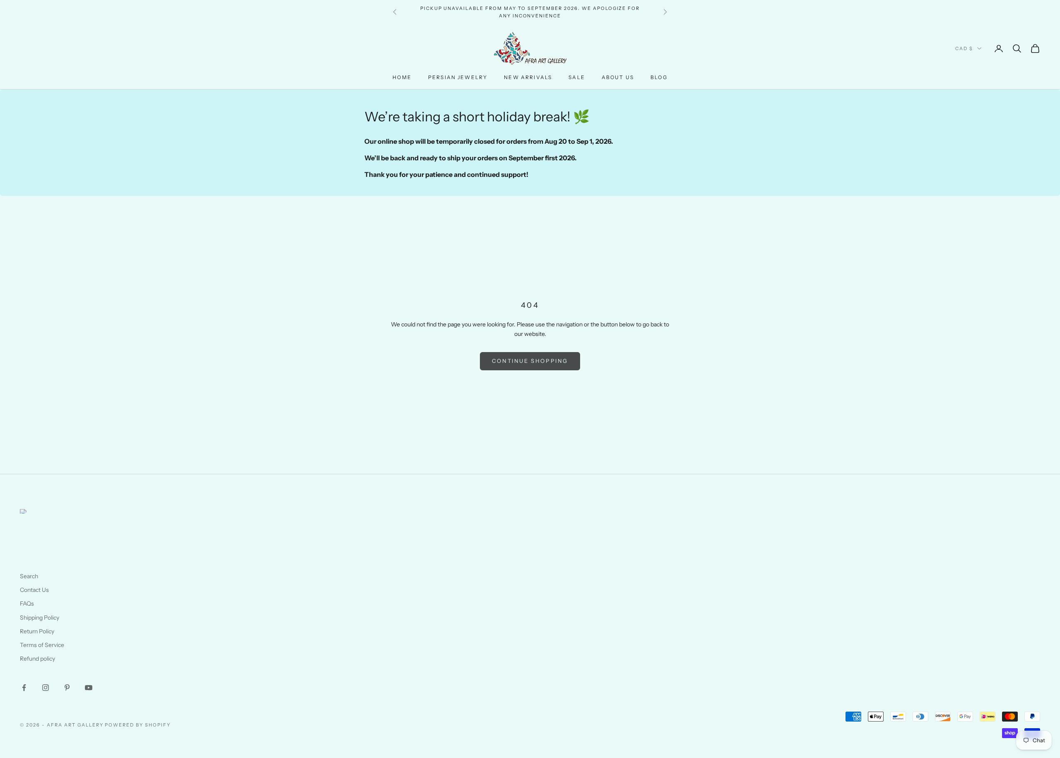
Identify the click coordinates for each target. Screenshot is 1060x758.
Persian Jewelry (457, 77)
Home (402, 77)
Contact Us (34, 590)
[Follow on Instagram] (45, 687)
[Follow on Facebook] (24, 687)
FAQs (27, 603)
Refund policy (37, 658)
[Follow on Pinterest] (67, 687)
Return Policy (37, 631)
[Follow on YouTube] (88, 687)
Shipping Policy (39, 617)
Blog (658, 77)
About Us (618, 77)
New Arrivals (528, 77)
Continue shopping (530, 360)
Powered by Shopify (138, 725)
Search (29, 576)
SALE (577, 77)
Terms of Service (42, 645)
